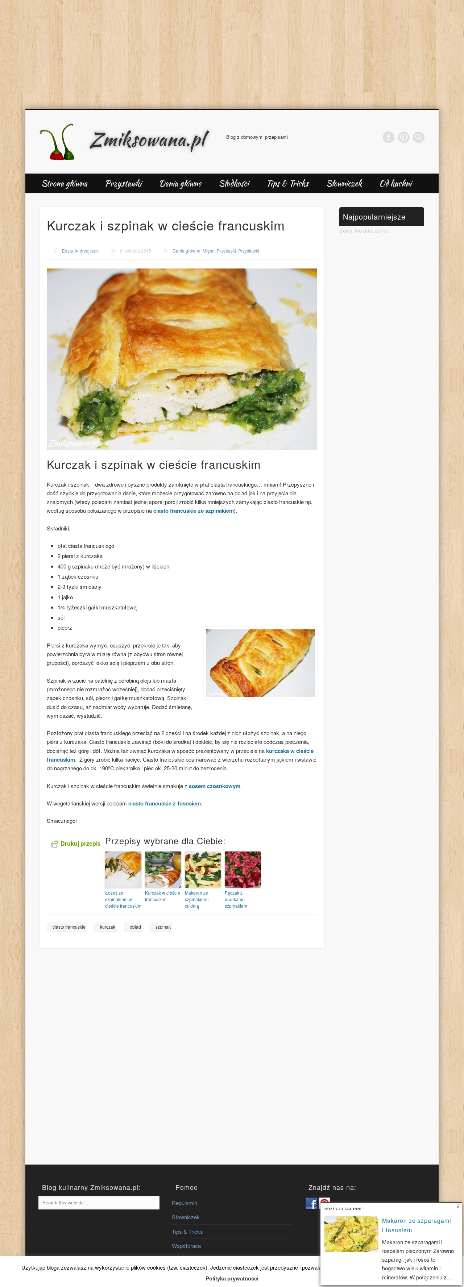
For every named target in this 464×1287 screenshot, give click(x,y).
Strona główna (64, 183)
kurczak (107, 927)
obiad (135, 927)
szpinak (163, 927)
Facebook (388, 137)
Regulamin (184, 1203)
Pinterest (404, 137)
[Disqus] (182, 1062)
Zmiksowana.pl (147, 139)
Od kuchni (395, 183)
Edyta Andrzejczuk (80, 250)
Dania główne (180, 183)
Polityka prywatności (232, 1278)
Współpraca (186, 1245)
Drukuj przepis (81, 843)
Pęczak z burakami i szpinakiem (236, 899)
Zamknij (458, 1206)
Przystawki (123, 183)
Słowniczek (344, 183)
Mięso (209, 250)
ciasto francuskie (69, 927)
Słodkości (234, 183)
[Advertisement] (232, 54)
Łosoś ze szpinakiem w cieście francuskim (123, 899)
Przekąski (226, 250)
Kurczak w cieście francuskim (162, 896)
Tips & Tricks (287, 183)
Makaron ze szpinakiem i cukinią (197, 899)
